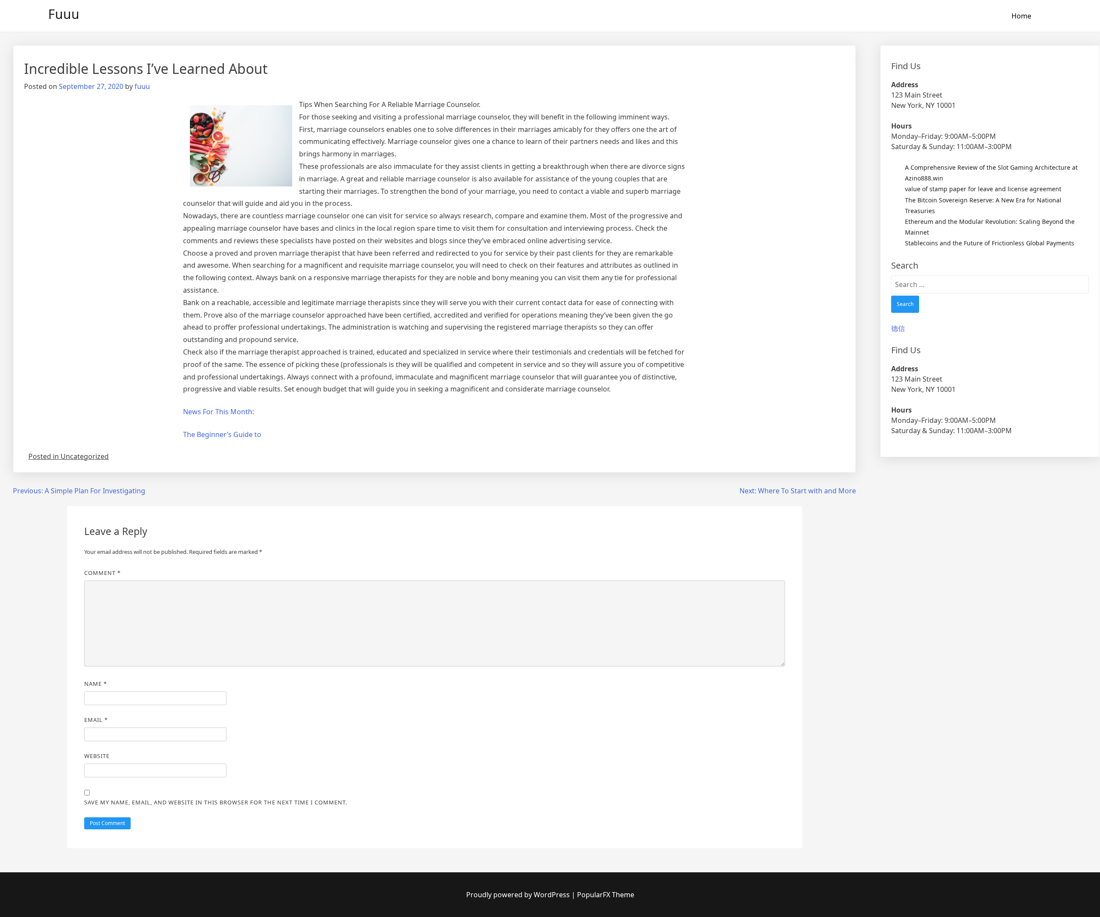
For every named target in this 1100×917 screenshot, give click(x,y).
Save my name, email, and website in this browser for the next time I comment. (215, 802)
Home (1021, 16)
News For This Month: (218, 411)
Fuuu (63, 14)
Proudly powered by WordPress (518, 894)
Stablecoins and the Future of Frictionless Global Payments (989, 243)
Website (97, 756)
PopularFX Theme (605, 894)
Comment (102, 573)
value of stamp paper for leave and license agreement (983, 189)
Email (96, 720)
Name (95, 684)
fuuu (142, 86)
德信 (898, 328)
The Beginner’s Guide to (222, 434)
